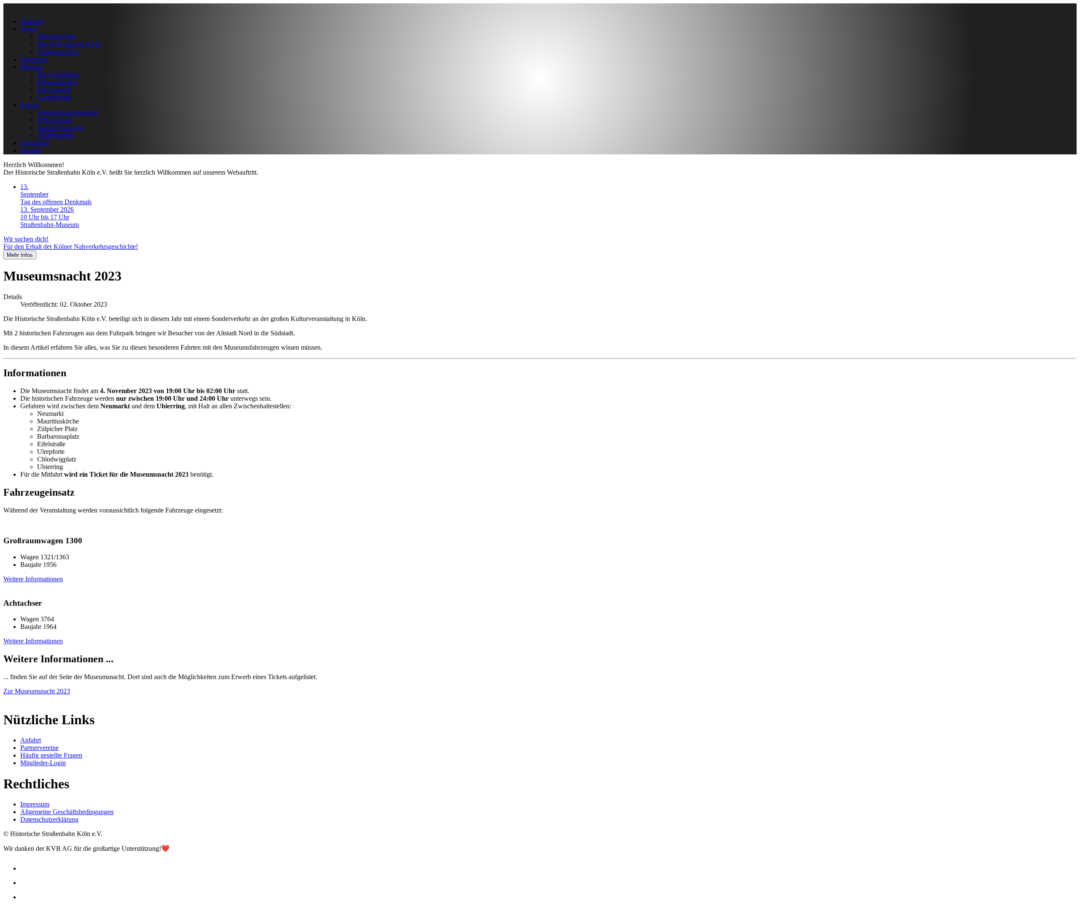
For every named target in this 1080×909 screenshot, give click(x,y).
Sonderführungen (60, 127)
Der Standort (54, 89)
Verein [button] (29, 28)
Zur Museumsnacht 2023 (36, 691)
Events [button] (29, 104)
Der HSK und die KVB (69, 44)
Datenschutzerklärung (49, 819)
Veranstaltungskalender (68, 112)
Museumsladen (57, 82)
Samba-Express (57, 51)
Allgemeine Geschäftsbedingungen (66, 811)
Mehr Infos (20, 255)
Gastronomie (54, 97)
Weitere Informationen (33, 579)
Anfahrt (30, 740)
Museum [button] (31, 66)
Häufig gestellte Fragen (51, 755)
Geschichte (35, 142)
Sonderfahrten (56, 135)
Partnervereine (39, 747)
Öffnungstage (55, 120)
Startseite (32, 21)
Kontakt (31, 150)
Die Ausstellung (58, 74)
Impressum (34, 804)
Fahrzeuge (34, 59)
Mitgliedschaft (56, 36)
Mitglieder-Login (43, 762)
